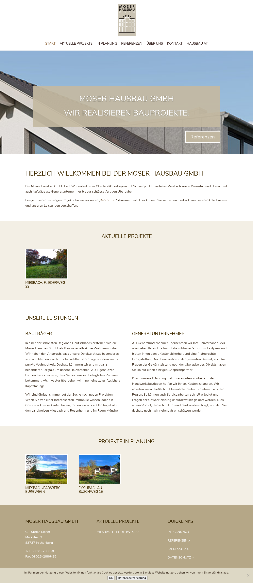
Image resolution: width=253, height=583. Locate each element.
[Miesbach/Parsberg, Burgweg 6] (46, 469)
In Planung (107, 44)
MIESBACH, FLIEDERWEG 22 (117, 532)
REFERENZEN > (179, 540)
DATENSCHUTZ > (181, 557)
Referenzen (131, 44)
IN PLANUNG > (179, 532)
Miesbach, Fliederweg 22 (45, 284)
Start (50, 44)
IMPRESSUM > (178, 549)
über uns (154, 44)
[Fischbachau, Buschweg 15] (100, 469)
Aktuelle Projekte (76, 44)
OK (111, 577)
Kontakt (174, 44)
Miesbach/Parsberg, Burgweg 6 (43, 490)
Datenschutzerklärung (132, 577)
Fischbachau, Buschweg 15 (91, 490)
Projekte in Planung (126, 441)
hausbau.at (197, 44)
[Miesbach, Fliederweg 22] (46, 264)
